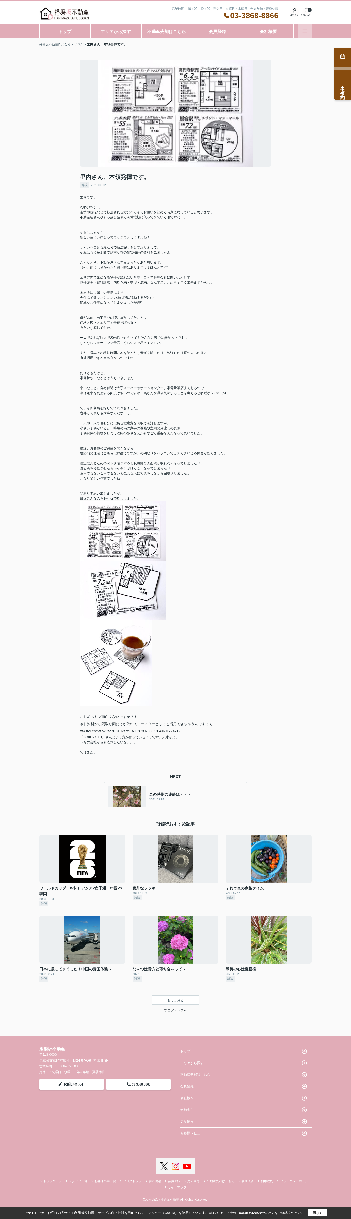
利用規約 (267, 1181)
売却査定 (187, 1110)
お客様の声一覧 (105, 1181)
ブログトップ (132, 1181)
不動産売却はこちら (166, 31)
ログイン (294, 14)
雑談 (84, 185)
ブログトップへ (175, 1010)
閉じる (318, 1213)
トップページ (52, 1181)
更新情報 (187, 1121)
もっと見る (175, 1000)
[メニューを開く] (304, 31)
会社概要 (268, 31)
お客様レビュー (192, 1133)
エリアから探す (116, 31)
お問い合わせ (74, 1084)
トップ (64, 31)
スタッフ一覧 (78, 1181)
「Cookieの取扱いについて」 (255, 1213)
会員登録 (217, 31)
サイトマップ (177, 1187)
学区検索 (155, 1181)
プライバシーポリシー (295, 1181)
